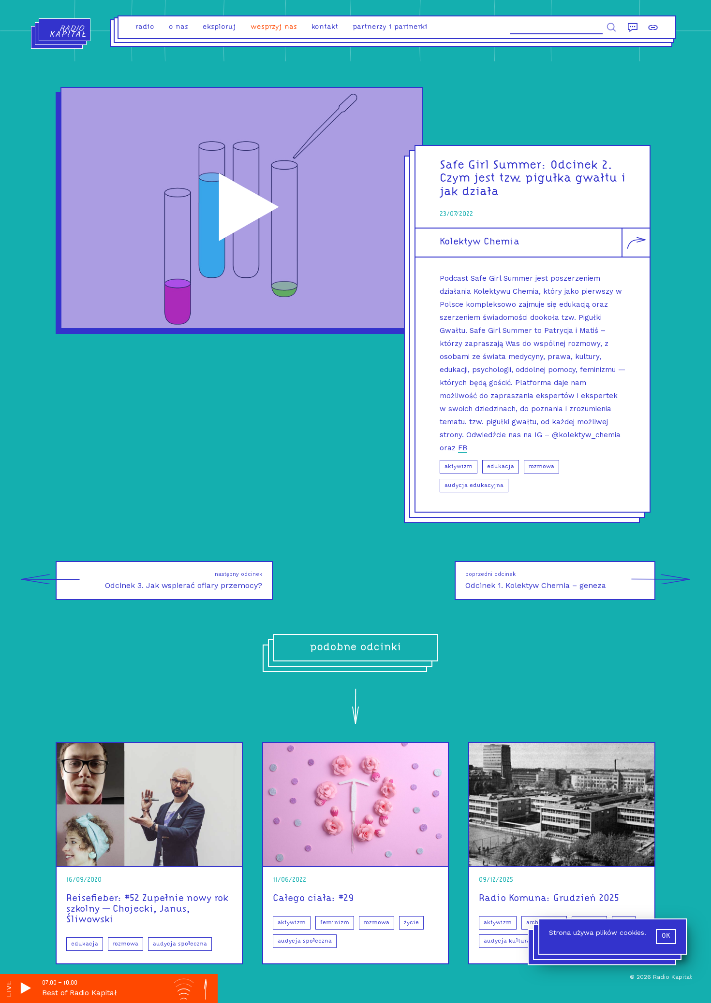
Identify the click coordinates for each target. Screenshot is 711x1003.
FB (462, 448)
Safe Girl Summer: (493, 165)
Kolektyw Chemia (479, 242)
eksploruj (219, 27)
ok (666, 936)
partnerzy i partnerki (390, 27)
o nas (178, 27)
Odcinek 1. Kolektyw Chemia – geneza (535, 580)
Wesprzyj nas (274, 27)
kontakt (324, 27)
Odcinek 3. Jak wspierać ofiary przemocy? (183, 580)
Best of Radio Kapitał (79, 993)
